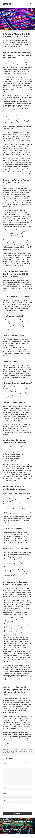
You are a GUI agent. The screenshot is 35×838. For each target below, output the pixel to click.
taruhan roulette (10, 752)
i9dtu (14, 749)
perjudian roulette (17, 751)
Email (5, 793)
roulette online (25, 751)
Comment (6, 767)
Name (5, 787)
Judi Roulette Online (22, 749)
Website (5, 800)
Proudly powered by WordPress (10, 836)
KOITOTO (7, 4)
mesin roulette (9, 751)
